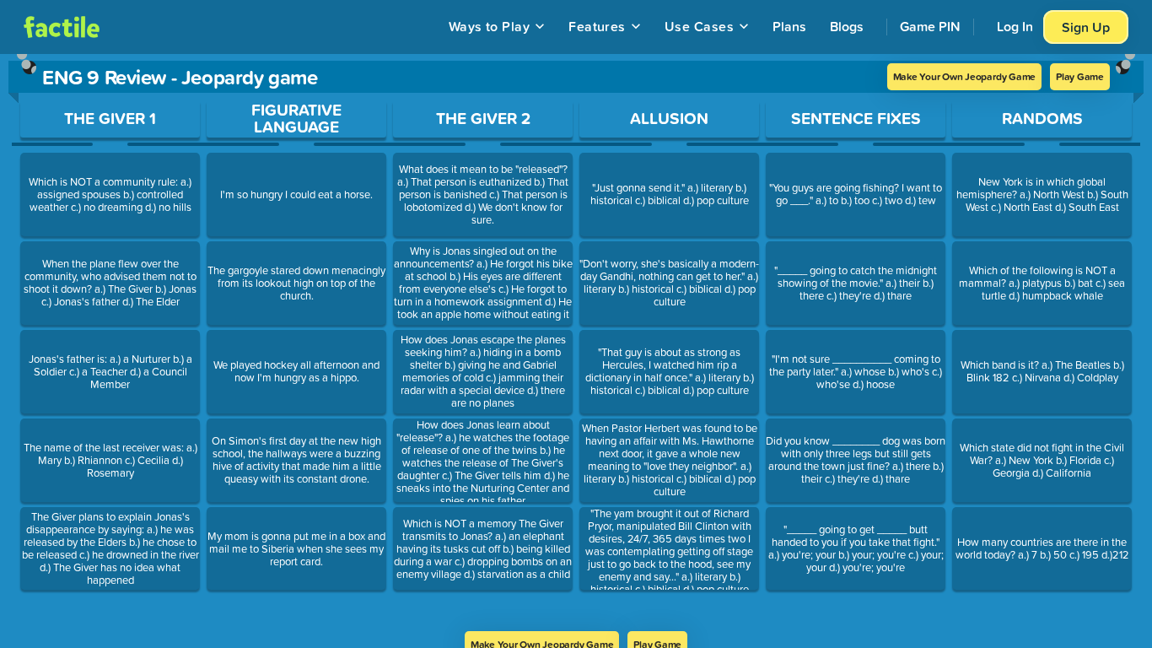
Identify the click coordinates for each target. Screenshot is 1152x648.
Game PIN (930, 26)
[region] (576, 342)
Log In (1015, 26)
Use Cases (699, 26)
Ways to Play (489, 26)
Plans (789, 26)
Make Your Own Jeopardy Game (964, 76)
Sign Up (1086, 27)
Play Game (1080, 76)
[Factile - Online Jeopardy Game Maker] (62, 27)
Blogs (847, 26)
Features (597, 26)
